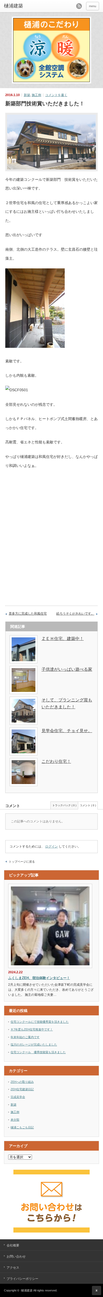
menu (92, 6)
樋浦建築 (26, 1290)
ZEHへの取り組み (22, 1081)
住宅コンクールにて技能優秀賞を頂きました (40, 1021)
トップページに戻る (22, 861)
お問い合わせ (16, 1256)
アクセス (13, 1267)
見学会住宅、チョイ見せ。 (66, 730)
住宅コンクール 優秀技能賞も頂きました (38, 1052)
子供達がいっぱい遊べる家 (66, 669)
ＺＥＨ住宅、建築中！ (62, 638)
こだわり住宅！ (56, 761)
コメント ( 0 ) (88, 805)
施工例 (36, 95)
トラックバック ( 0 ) (64, 805)
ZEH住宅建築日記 (22, 1089)
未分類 (15, 1119)
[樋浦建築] (24, 6)
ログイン (51, 846)
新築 (27, 95)
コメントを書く (56, 95)
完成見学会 (18, 1096)
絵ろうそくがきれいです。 (75, 613)
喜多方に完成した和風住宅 (28, 613)
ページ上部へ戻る (96, 1290)
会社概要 (13, 1245)
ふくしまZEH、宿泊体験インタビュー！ (39, 978)
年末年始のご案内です (25, 1037)
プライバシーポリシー (22, 1279)
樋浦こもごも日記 (22, 1127)
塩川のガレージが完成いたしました (34, 1044)
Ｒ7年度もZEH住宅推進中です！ (32, 1029)
